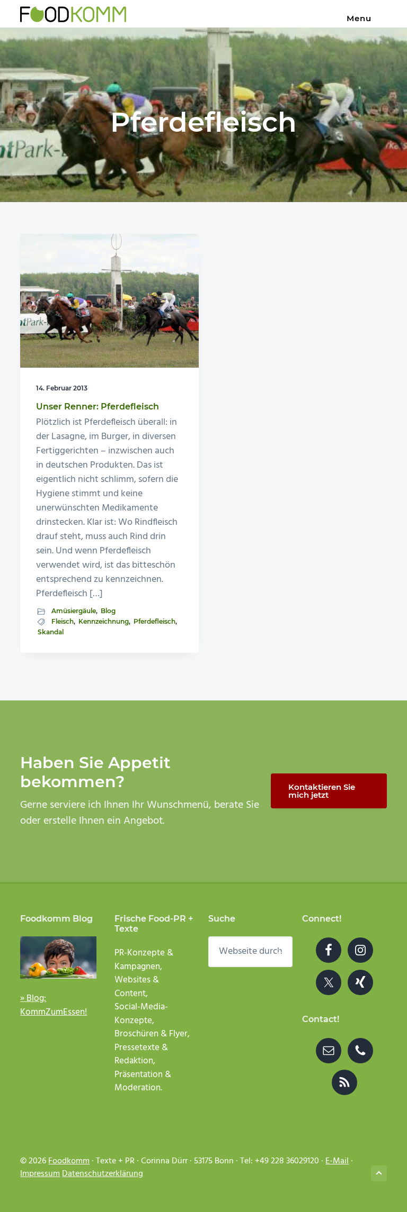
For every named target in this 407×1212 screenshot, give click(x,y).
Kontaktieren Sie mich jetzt (321, 791)
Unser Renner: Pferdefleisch (97, 407)
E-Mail (337, 1161)
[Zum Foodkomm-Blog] (58, 957)
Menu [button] (359, 18)
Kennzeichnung (103, 621)
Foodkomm (69, 1161)
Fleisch (62, 621)
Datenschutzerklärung (102, 1174)
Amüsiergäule (73, 611)
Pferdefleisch (154, 621)
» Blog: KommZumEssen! (53, 1005)
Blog (108, 611)
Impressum (40, 1174)
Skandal (51, 632)
